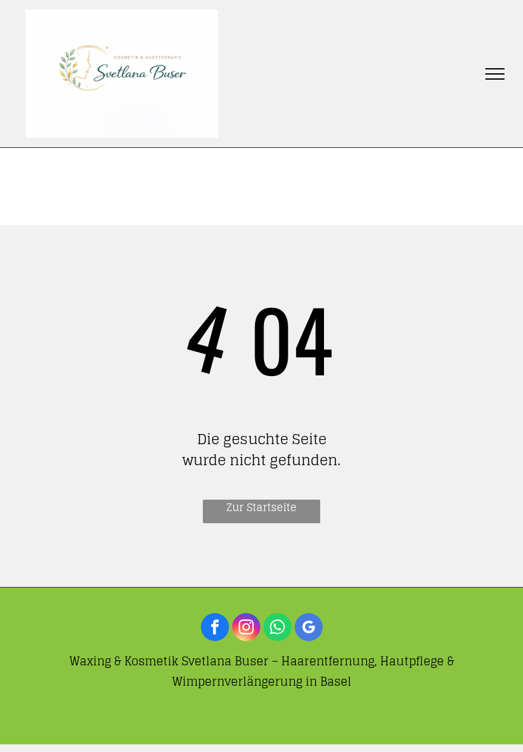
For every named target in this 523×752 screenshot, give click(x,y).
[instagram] (246, 628)
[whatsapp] (277, 628)
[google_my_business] (309, 628)
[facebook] (215, 628)
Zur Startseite (261, 508)
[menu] (495, 73)
